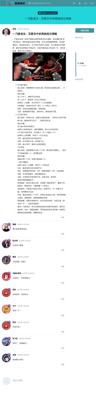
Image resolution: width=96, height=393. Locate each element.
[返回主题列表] (3, 3)
